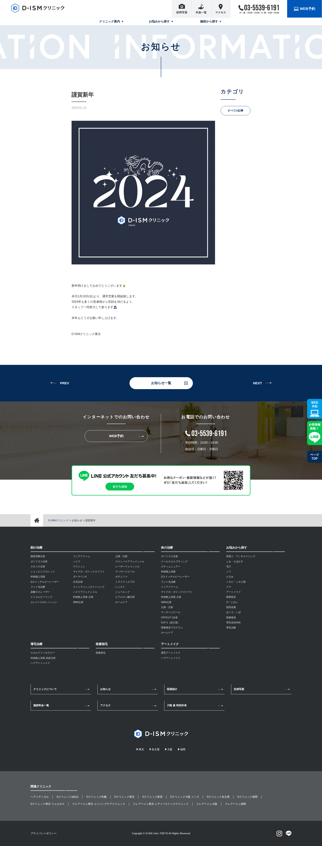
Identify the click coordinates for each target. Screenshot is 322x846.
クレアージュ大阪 (206, 803)
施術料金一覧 (41, 705)
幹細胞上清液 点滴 (83, 597)
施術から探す (209, 21)
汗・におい (232, 602)
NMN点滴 (78, 602)
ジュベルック (122, 592)
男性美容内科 (233, 622)
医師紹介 (172, 689)
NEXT (257, 383)
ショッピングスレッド (43, 571)
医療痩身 (231, 617)
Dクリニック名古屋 (218, 796)
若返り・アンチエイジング (240, 556)
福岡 (182, 749)
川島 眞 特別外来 (177, 705)
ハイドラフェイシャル (85, 592)
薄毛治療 (231, 627)
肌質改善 (231, 607)
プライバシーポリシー (44, 833)
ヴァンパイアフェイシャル (129, 561)
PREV (64, 383)
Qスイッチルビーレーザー (45, 581)
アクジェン (79, 566)
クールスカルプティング (174, 561)
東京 (141, 749)
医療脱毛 (100, 652)
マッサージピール (125, 571)
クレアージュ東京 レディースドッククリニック (161, 803)
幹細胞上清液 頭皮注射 (43, 658)
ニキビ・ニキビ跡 (236, 581)
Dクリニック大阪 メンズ (184, 796)
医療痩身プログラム (172, 627)
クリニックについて (45, 689)
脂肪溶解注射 (38, 556)
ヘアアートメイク (40, 663)
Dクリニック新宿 (152, 796)
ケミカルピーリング (41, 597)
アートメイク (233, 592)
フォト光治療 (38, 586)
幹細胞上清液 (38, 576)
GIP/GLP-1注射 (169, 617)
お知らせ (105, 689)
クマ (228, 586)
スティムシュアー (170, 566)
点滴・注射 (121, 556)
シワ (228, 571)
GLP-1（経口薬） (170, 622)
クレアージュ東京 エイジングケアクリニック (98, 803)
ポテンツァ (121, 576)
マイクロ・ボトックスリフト (89, 571)
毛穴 (228, 566)
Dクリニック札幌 (96, 796)
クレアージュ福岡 (235, 803)
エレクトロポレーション (44, 602)
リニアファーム (81, 556)
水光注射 (78, 581)
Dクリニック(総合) (68, 796)
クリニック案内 (109, 21)
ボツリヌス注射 (39, 561)
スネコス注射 (38, 566)
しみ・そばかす (234, 561)
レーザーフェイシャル (127, 566)
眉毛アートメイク (170, 652)
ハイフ (76, 561)
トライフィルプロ (125, 581)
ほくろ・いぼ (233, 612)
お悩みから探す (159, 21)
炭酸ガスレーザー (40, 592)
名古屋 (156, 749)
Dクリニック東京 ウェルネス (47, 803)
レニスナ (120, 586)
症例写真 (239, 689)
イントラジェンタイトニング (89, 586)
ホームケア (121, 602)
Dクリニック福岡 (247, 796)
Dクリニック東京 (124, 796)
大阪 (169, 749)
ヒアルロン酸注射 (125, 597)
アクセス (105, 705)
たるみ (229, 576)
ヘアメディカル (40, 796)
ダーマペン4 (79, 576)
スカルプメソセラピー (43, 652)
